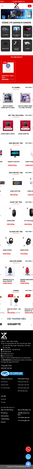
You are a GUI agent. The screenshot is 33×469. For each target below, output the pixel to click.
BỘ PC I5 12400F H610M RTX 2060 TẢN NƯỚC (17, 107)
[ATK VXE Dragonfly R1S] (26, 212)
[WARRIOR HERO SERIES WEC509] (25, 271)
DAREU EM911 (5, 221)
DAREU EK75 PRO (7, 191)
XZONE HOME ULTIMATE (8, 134)
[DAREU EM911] (8, 212)
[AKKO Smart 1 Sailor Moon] (8, 67)
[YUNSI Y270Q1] (26, 153)
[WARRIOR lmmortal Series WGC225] (8, 271)
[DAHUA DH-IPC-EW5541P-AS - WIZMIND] (13, 301)
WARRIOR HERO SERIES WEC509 (25, 280)
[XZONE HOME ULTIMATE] (7, 125)
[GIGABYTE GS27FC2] (8, 153)
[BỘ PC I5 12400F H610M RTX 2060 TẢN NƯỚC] (16, 98)
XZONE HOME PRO (23, 134)
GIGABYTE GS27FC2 (7, 162)
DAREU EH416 (9, 250)
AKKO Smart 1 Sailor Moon (8, 76)
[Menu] (2, 6)
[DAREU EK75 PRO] (9, 183)
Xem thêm (28, 87)
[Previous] (1, 325)
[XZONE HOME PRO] (25, 125)
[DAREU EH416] (11, 242)
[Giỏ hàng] (30, 6)
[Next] (31, 325)
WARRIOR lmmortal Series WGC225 (6, 280)
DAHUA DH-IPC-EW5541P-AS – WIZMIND (13, 310)
